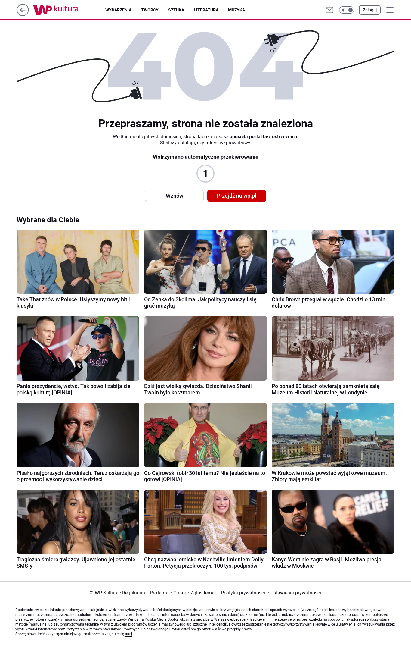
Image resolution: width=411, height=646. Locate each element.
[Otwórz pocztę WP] (329, 10)
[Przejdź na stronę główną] (23, 14)
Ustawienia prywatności (294, 593)
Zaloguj (370, 10)
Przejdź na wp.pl (236, 196)
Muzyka (236, 10)
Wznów (174, 196)
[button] (346, 10)
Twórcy (150, 10)
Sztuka (176, 10)
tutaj (128, 634)
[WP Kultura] (69, 10)
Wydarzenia (118, 10)
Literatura (206, 10)
